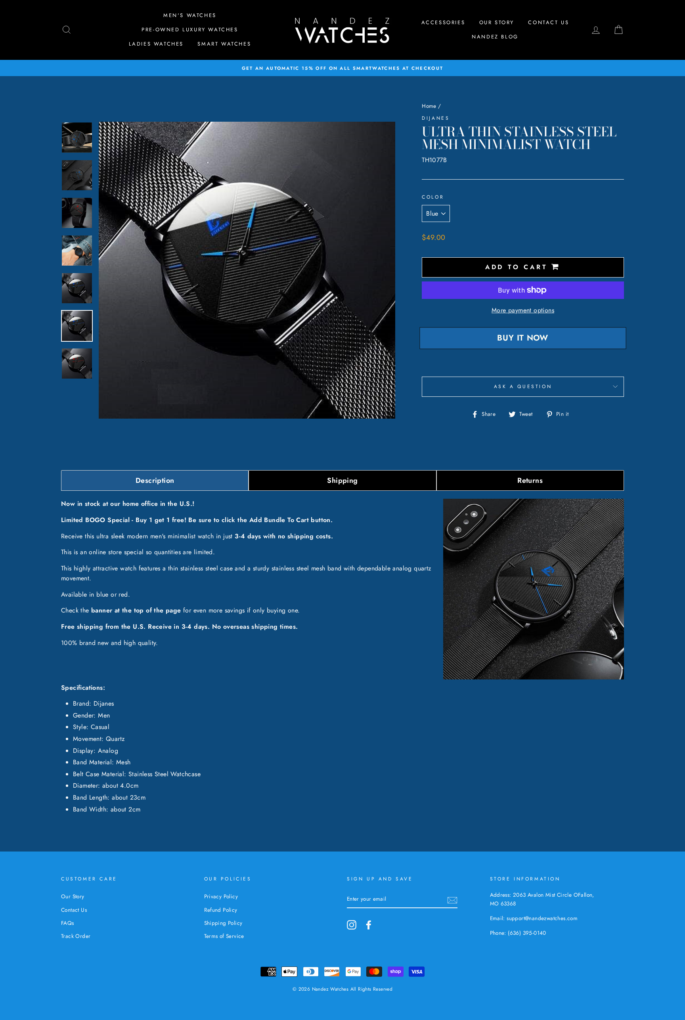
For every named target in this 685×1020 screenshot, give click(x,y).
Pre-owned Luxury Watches (190, 29)
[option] (342, 68)
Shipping (342, 480)
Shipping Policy (223, 923)
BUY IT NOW (523, 338)
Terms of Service (224, 936)
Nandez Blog (495, 36)
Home (429, 106)
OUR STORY (496, 22)
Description (155, 480)
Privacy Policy (221, 896)
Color (433, 197)
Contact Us (548, 22)
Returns (530, 480)
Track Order (75, 936)
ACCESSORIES (443, 22)
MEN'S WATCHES (189, 15)
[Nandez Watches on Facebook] (368, 925)
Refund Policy (220, 910)
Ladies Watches (156, 44)
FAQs (67, 923)
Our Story (72, 896)
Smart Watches (224, 44)
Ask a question (523, 386)
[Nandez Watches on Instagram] (351, 925)
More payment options (523, 310)
